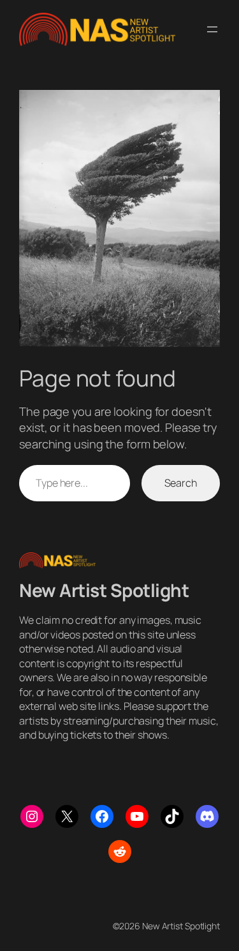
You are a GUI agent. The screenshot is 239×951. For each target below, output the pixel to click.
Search (180, 483)
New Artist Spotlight (104, 590)
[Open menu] (212, 29)
